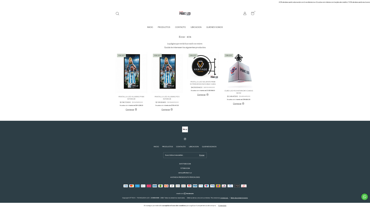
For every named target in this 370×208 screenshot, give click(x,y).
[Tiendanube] (185, 194)
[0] (251, 14)
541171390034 (185, 164)
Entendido (222, 205)
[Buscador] (118, 13)
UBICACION (196, 27)
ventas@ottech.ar (185, 173)
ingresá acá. (224, 198)
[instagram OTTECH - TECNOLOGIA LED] (185, 139)
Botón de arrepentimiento (239, 198)
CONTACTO (180, 27)
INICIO (150, 27)
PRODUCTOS (164, 27)
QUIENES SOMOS (214, 27)
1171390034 (185, 168)
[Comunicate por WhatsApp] (364, 197)
